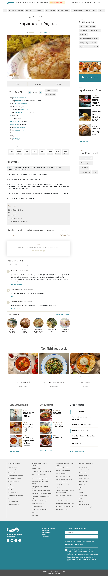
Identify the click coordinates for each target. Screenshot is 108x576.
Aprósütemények (84, 470)
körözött (93, 43)
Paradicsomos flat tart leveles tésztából (40, 482)
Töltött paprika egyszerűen (22, 382)
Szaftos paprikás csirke (38, 504)
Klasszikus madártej (13, 481)
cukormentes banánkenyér (88, 39)
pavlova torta (90, 26)
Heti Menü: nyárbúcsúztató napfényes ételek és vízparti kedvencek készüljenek (28, 441)
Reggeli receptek (84, 504)
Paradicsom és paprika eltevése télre (42, 471)
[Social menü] (88, 2)
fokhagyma (17, 139)
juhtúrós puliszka (63, 10)
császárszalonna (21, 104)
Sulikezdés (95, 95)
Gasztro (25, 423)
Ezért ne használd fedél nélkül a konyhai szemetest (28, 414)
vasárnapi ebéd (50, 94)
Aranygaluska (12, 473)
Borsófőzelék (11, 487)
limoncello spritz (91, 10)
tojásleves (83, 47)
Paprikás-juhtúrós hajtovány (39, 509)
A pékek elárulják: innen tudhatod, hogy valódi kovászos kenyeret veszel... (96, 131)
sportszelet (29, 10)
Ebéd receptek (83, 467)
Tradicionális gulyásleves (57, 412)
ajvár (81, 26)
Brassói (10, 498)
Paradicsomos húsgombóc (15, 495)
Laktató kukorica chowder (63, 485)
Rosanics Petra (22, 386)
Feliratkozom (93, 537)
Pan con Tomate (36, 468)
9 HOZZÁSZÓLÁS (46, 32)
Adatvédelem (45, 530)
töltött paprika (84, 167)
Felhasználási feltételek (48, 528)
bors (11, 118)
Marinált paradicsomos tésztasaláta (42, 493)
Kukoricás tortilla (60, 498)
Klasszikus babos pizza (80, 431)
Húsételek (82, 484)
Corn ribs (58, 488)
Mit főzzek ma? (31, 2)
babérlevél (14, 124)
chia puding (84, 43)
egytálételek (32, 17)
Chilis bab (11, 490)
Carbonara (11, 507)
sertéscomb (19, 112)
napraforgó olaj (19, 127)
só (11, 115)
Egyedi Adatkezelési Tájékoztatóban (76, 559)
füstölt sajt (18, 133)
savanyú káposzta (19, 98)
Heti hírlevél (80, 544)
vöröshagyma (25, 109)
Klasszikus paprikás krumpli (39, 501)
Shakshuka (35, 512)
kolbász (18, 101)
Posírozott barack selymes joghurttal (81, 418)
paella (94, 172)
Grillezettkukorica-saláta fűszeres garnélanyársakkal (65, 491)
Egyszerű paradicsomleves (15, 475)
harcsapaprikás (77, 10)
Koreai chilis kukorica (61, 482)
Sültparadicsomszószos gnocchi (41, 490)
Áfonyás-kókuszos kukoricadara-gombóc (84, 437)
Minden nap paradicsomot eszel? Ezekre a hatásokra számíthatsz (96, 101)
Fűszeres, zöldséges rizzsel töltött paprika (41, 497)
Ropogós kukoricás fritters (63, 470)
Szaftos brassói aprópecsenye (58, 438)
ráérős (48, 90)
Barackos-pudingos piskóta (82, 424)
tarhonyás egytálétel (86, 158)
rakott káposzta (43, 17)
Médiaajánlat (45, 536)
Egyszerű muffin (12, 470)
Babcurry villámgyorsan (85, 382)
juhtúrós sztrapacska (16, 10)
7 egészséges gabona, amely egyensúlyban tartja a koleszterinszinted (96, 116)
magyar (55, 90)
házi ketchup (84, 30)
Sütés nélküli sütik (84, 478)
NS (38, 29)
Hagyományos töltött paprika (58, 425)
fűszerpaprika (15, 121)
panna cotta (95, 30)
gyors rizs (18, 136)
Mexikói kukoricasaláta (62, 509)
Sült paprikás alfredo (37, 506)
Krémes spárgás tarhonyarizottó (54, 382)
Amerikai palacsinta (13, 504)
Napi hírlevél (70, 544)
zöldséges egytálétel (85, 163)
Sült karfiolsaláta (78, 443)
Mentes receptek (84, 475)
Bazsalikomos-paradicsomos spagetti (40, 487)
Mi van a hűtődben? (42, 2)
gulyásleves (56, 410)
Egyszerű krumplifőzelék (14, 478)
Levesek (81, 490)
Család (94, 109)
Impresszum (45, 534)
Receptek (18, 2)
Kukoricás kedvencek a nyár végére (65, 464)
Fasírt (9, 484)
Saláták (81, 498)
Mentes (25, 410)
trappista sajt (19, 130)
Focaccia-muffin (78, 412)
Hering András (54, 386)
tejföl (16, 107)
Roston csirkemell (13, 501)
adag (35, 92)
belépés (21, 265)
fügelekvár (83, 35)
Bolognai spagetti (13, 493)
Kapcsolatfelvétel (46, 532)
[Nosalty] (10, 2)
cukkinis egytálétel (85, 172)
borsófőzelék (94, 47)
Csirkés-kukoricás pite (62, 501)
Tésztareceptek (83, 495)
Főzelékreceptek (83, 481)
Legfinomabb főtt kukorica (63, 468)
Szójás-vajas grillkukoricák (63, 476)
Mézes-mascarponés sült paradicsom (39, 475)
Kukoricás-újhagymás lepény (64, 495)
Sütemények (82, 473)
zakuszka (40, 10)
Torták (81, 493)
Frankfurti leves (12, 467)
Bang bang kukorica (61, 473)
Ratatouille (35, 515)
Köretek (81, 501)
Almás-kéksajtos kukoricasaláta (64, 506)
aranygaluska (50, 10)
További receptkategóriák (86, 507)
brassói (55, 435)
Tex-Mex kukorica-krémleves (64, 479)
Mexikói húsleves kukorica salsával (65, 503)
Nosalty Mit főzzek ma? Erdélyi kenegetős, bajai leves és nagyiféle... (28, 428)
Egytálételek (82, 487)
